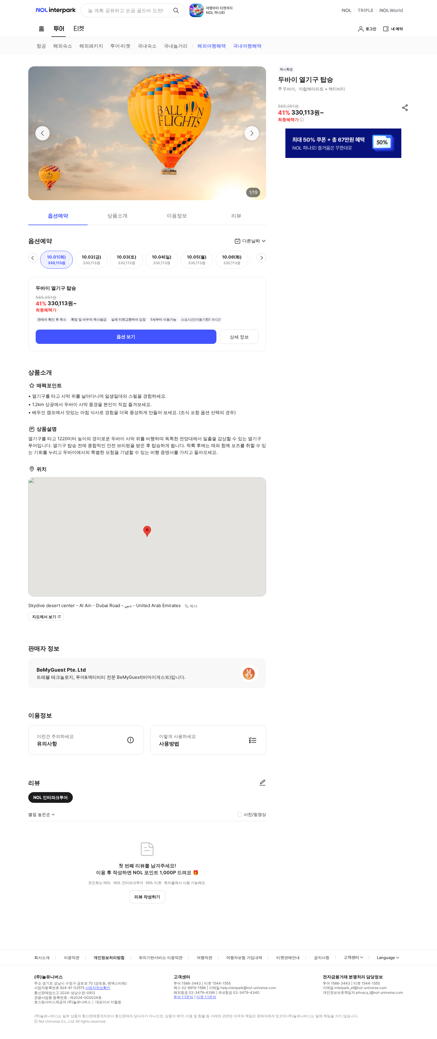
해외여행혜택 (211, 46)
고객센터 (351, 957)
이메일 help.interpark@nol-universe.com (242, 987)
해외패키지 (91, 46)
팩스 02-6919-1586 (190, 987)
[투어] (59, 28)
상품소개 (117, 216)
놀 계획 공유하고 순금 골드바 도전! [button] (125, 10)
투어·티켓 (120, 46)
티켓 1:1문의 (206, 997)
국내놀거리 (176, 46)
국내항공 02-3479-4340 (239, 992)
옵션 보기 (126, 336)
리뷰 (236, 216)
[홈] (41, 28)
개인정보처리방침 (109, 957)
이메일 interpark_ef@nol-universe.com (354, 987)
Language (386, 957)
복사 (193, 606)
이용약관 (71, 957)
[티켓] (79, 28)
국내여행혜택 (247, 46)
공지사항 (321, 957)
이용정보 (177, 216)
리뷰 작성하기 (147, 896)
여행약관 (204, 957)
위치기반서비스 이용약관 (161, 957)
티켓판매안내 (288, 957)
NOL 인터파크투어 (50, 797)
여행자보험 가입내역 (244, 957)
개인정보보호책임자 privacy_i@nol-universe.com (363, 992)
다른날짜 (251, 241)
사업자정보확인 (97, 987)
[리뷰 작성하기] (262, 782)
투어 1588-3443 (187, 983)
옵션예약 (58, 216)
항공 (41, 46)
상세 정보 (239, 337)
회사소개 (42, 957)
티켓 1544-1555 (217, 983)
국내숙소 (147, 46)
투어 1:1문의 (183, 997)
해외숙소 (62, 46)
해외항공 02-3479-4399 (194, 992)
